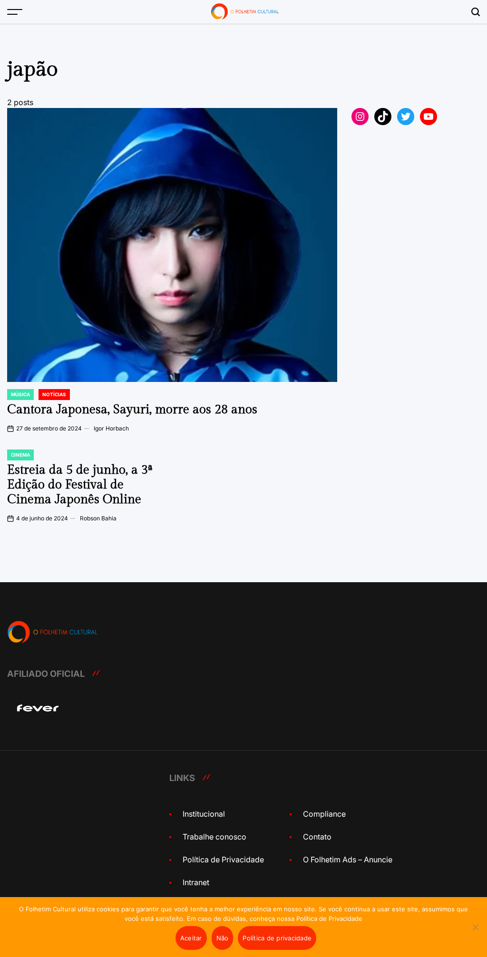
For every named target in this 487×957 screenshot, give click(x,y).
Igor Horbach (111, 428)
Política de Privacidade (223, 859)
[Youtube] (428, 116)
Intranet (196, 882)
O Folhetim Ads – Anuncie (347, 859)
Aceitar (191, 938)
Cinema (20, 455)
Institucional (204, 814)
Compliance (324, 814)
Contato (317, 836)
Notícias (54, 394)
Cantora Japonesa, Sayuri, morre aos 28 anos (132, 409)
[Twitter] (405, 116)
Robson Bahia (98, 518)
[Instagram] (360, 116)
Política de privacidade (277, 938)
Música (20, 394)
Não (222, 938)
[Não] (475, 934)
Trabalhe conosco (214, 836)
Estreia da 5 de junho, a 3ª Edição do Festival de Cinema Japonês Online (80, 485)
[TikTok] (382, 116)
